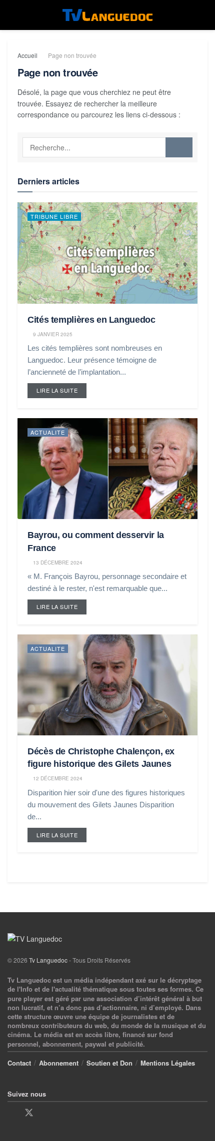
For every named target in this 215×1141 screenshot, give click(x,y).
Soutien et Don (109, 1063)
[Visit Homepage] (107, 15)
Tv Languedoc (48, 960)
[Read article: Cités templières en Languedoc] (108, 253)
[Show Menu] (12, 15)
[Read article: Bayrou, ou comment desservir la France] (108, 469)
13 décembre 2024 (57, 562)
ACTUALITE (47, 432)
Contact (19, 1063)
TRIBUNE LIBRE (54, 216)
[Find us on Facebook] (11, 1113)
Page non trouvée (72, 55)
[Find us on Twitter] (29, 1113)
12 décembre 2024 (57, 778)
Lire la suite (61, 388)
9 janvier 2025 (52, 334)
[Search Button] (203, 15)
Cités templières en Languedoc (92, 320)
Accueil (28, 55)
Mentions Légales (167, 1063)
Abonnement (58, 1063)
